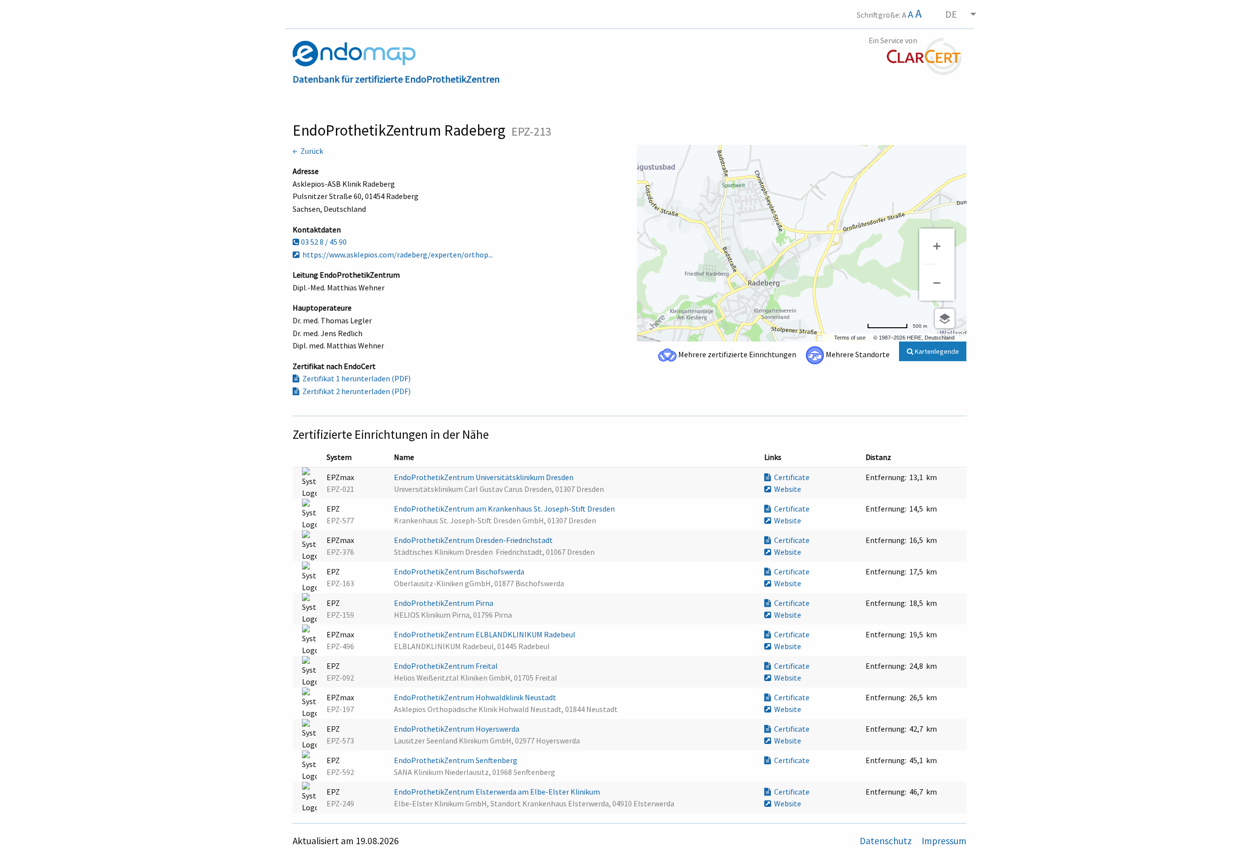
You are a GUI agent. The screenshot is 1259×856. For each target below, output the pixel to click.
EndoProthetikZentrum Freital (446, 666)
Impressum (944, 841)
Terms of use (850, 338)
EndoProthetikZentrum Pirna (444, 603)
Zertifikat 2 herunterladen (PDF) (355, 391)
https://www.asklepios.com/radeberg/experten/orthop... (396, 254)
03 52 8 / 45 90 (323, 242)
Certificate (790, 477)
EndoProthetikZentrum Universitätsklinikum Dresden (484, 477)
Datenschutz (887, 841)
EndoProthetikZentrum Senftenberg (456, 760)
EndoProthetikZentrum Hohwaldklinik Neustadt (476, 697)
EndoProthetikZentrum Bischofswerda (460, 571)
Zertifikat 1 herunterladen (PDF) (355, 378)
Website (786, 489)
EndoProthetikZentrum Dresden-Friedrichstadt (474, 540)
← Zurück (308, 151)
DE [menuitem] (951, 14)
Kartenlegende (936, 351)
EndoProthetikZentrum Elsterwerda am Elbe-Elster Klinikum (497, 792)
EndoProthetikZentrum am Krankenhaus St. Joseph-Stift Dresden (505, 509)
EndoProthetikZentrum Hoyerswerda (457, 729)
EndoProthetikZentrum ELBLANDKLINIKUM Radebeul (485, 634)
